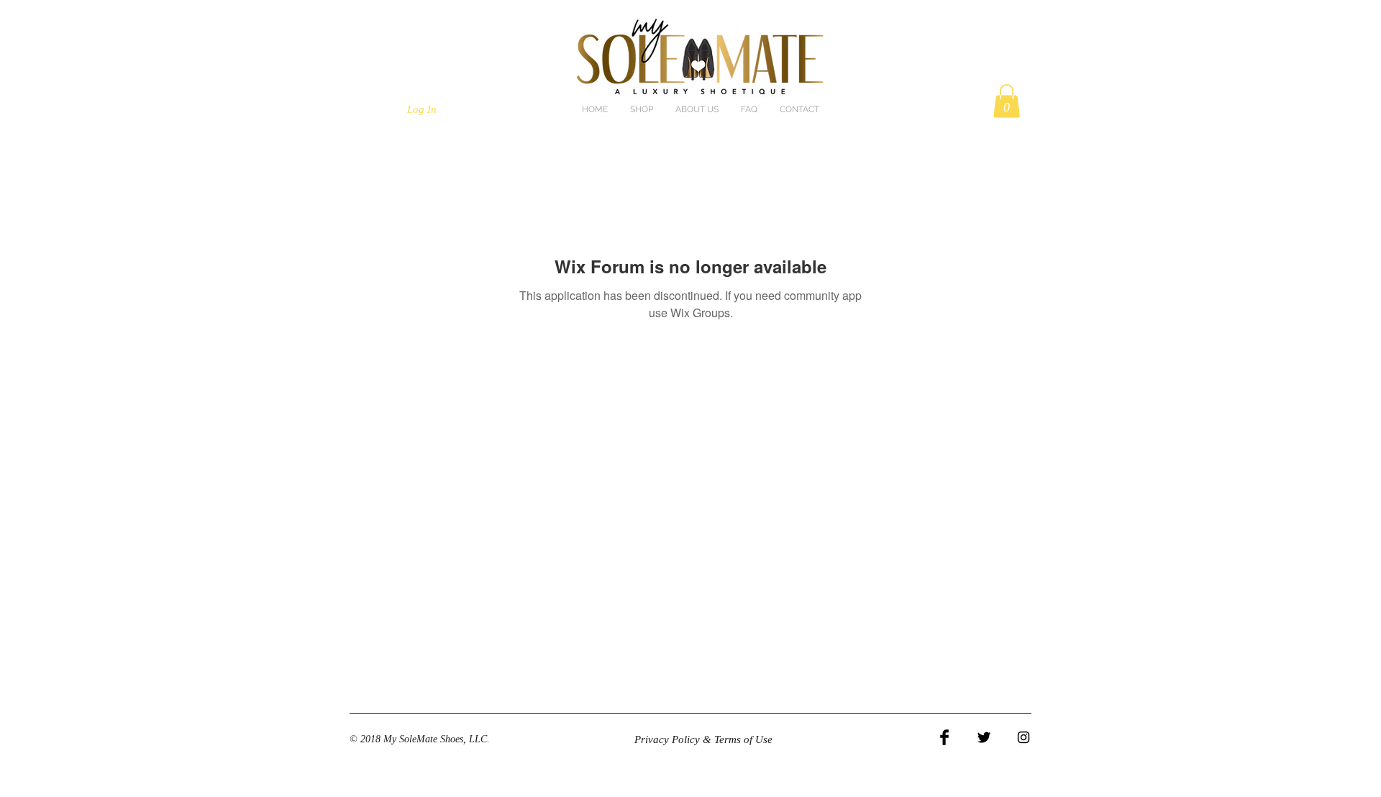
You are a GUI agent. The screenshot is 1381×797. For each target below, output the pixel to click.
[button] (1007, 101)
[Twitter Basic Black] (984, 737)
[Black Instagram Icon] (1023, 737)
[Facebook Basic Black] (944, 737)
